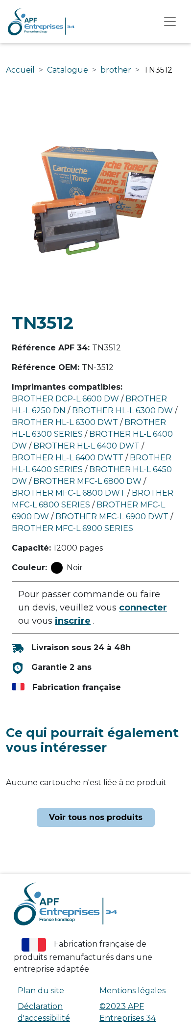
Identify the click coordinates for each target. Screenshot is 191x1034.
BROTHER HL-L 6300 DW (122, 410)
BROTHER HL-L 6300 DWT (65, 422)
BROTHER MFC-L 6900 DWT (111, 516)
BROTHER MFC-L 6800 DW (87, 481)
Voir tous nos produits (96, 817)
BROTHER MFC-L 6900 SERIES (72, 528)
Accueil (20, 70)
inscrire (73, 620)
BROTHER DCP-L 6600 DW (65, 398)
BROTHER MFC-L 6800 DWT (68, 493)
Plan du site (41, 990)
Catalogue (67, 70)
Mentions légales (132, 990)
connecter (143, 607)
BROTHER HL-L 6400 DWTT (67, 457)
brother (115, 70)
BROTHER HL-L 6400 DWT (86, 446)
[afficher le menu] (170, 21)
